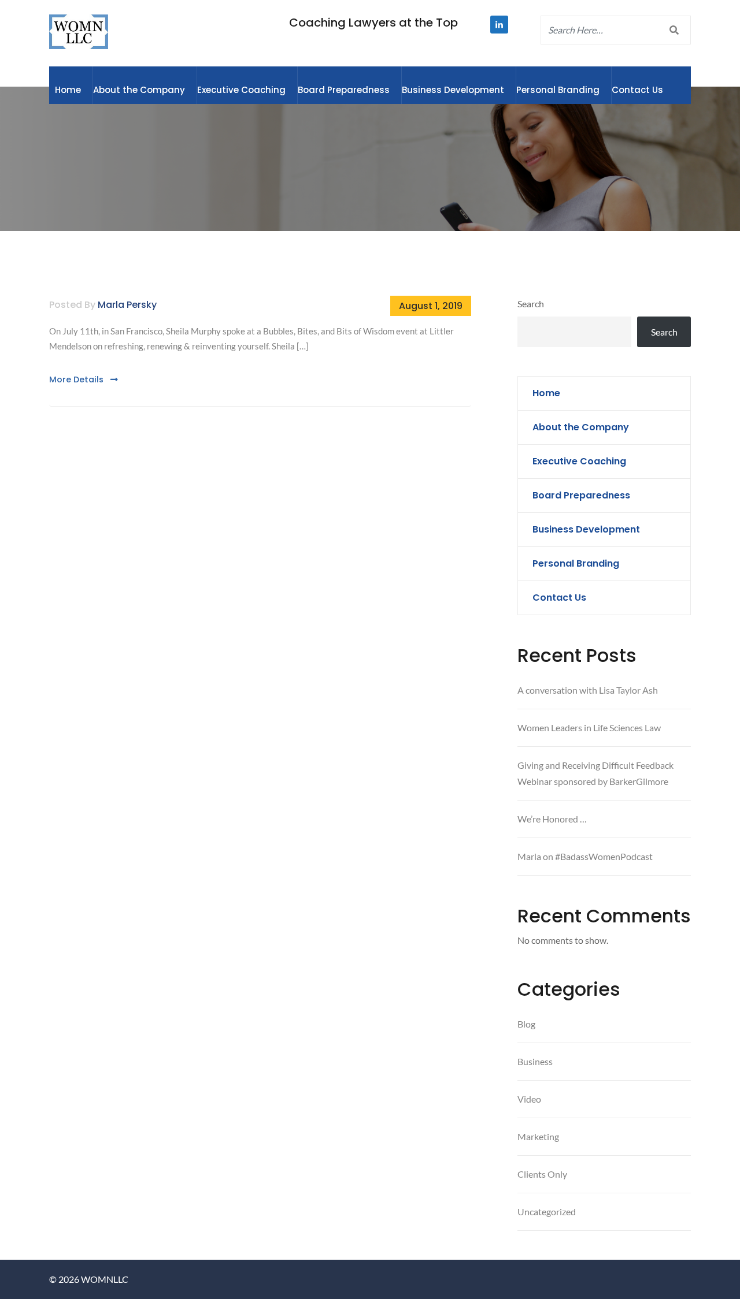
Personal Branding (558, 90)
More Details (77, 379)
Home (68, 90)
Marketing (538, 1136)
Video (529, 1098)
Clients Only (542, 1173)
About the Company (139, 90)
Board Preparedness (344, 90)
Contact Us (637, 90)
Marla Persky (127, 304)
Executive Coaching (241, 90)
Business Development (453, 90)
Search (530, 303)
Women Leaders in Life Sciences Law (589, 727)
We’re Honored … (552, 818)
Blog (526, 1023)
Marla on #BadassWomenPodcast (585, 856)
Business (535, 1061)
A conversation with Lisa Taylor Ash (587, 689)
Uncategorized (546, 1211)
